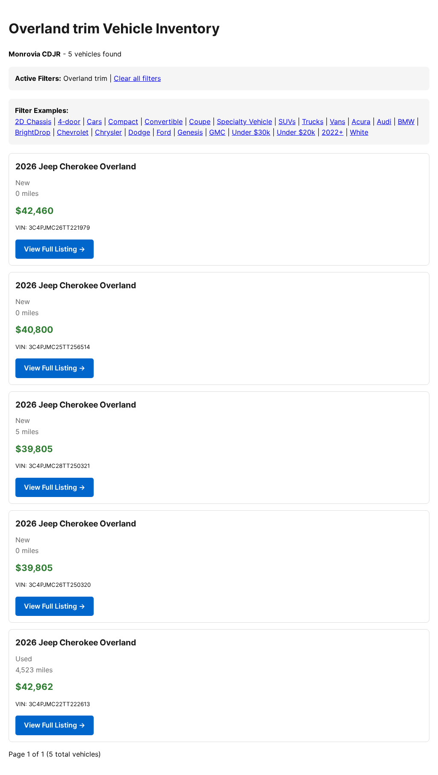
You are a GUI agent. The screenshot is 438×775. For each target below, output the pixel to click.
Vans (337, 121)
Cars (94, 121)
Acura (361, 121)
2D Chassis (33, 121)
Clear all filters (137, 78)
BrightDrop (32, 132)
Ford (164, 132)
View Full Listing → (54, 249)
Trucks (312, 121)
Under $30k (251, 132)
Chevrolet (73, 132)
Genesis (190, 132)
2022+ (332, 132)
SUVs (287, 121)
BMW (406, 121)
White (359, 132)
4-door (69, 121)
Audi (384, 121)
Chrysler (108, 132)
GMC (217, 132)
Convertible (164, 121)
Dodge (139, 132)
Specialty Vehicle (244, 121)
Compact (123, 121)
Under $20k (296, 132)
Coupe (199, 121)
